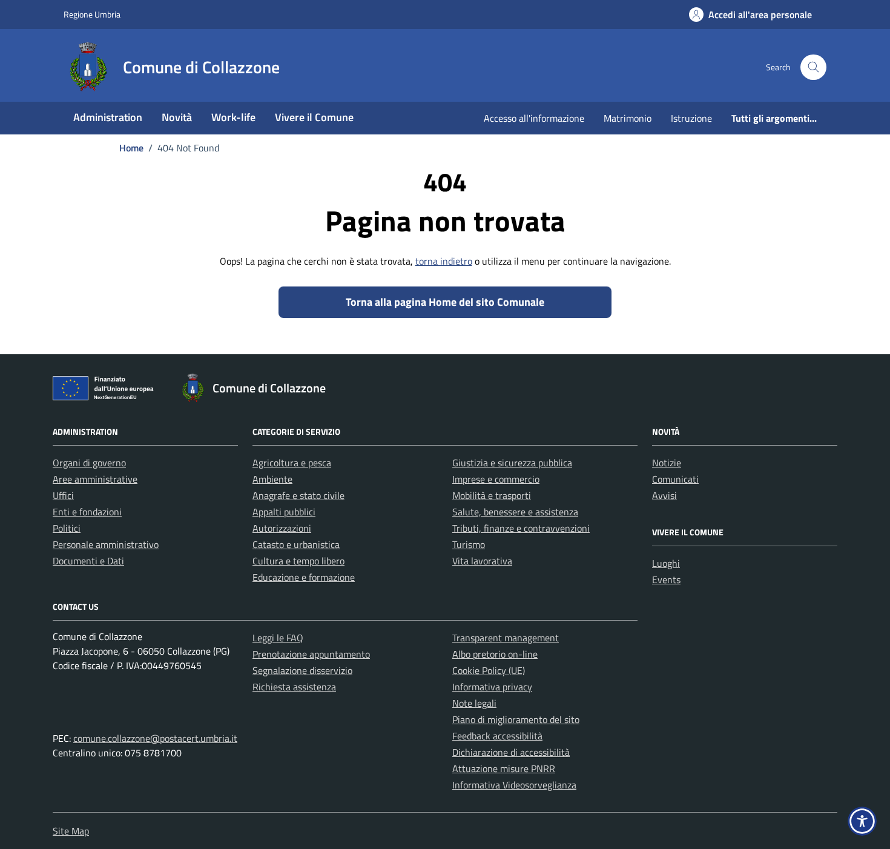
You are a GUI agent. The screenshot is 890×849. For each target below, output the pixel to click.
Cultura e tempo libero (298, 560)
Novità (177, 117)
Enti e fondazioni (87, 511)
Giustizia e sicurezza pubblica (512, 462)
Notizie (666, 462)
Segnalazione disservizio (302, 670)
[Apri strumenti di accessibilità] (862, 821)
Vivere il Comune (314, 117)
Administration (107, 117)
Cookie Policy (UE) (488, 670)
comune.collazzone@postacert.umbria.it (155, 738)
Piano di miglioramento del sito (515, 719)
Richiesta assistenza (294, 686)
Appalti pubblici (283, 511)
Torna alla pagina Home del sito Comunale (445, 302)
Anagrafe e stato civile (298, 495)
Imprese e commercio (495, 479)
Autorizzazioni (281, 528)
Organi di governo (89, 462)
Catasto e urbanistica (296, 544)
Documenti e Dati (88, 560)
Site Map (71, 831)
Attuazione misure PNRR (503, 768)
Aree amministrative (95, 479)
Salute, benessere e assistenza (515, 511)
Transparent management (505, 637)
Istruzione (691, 118)
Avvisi (664, 495)
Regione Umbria (92, 14)
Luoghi (666, 563)
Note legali (474, 703)
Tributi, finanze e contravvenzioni (521, 528)
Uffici (63, 495)
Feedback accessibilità (497, 735)
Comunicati (675, 479)
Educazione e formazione (303, 577)
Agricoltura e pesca (291, 462)
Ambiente (272, 479)
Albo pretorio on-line (495, 654)
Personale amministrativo (106, 544)
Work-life (233, 117)
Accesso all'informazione (534, 118)
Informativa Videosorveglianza (514, 785)
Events (666, 579)
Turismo (468, 544)
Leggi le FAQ (277, 637)
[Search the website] (813, 68)
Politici (67, 528)
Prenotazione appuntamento (311, 654)
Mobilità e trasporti (491, 495)
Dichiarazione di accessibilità (511, 752)
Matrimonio (627, 118)
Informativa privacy (492, 686)
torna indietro (443, 261)
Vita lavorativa (482, 560)
